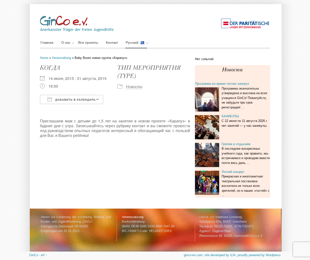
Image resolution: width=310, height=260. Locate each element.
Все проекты (88, 42)
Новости (134, 86)
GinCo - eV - (38, 255)
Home (44, 58)
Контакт (112, 42)
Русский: (133, 42)
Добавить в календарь (75, 99)
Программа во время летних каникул (222, 83)
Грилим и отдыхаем (236, 144)
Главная (47, 42)
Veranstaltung (61, 58)
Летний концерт (233, 172)
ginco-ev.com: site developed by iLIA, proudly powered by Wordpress (232, 255)
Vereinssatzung (132, 217)
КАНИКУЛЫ (230, 116)
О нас (65, 42)
